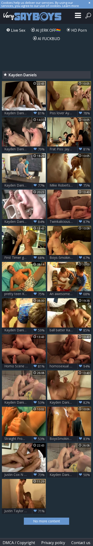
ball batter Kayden (70, 330)
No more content (46, 521)
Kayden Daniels (70, 474)
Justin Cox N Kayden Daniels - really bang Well (25, 474)
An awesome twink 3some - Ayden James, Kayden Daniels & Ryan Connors (70, 293)
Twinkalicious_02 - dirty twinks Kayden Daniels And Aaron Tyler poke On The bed (70, 221)
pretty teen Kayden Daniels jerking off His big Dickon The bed (25, 293)
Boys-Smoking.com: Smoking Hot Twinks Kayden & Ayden (70, 257)
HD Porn (78, 30)
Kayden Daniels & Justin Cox (25, 113)
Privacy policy (53, 543)
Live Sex (17, 30)
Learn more (70, 6)
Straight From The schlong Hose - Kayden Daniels (25, 438)
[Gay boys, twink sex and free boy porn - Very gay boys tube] (31, 16)
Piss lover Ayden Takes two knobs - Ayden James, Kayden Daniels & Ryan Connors (70, 113)
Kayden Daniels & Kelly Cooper (70, 402)
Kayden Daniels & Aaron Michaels (25, 221)
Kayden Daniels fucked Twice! (25, 402)
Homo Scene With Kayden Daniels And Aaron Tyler (25, 366)
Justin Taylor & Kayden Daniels (25, 511)
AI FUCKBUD (48, 38)
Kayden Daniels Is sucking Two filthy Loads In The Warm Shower (25, 330)
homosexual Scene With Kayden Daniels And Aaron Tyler (70, 366)
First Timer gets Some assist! (25, 257)
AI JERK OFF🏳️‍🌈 (48, 30)
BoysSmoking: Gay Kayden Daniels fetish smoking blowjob (70, 438)
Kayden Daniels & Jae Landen (25, 185)
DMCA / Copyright (19, 543)
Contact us (80, 543)
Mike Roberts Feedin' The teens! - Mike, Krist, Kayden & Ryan (70, 185)
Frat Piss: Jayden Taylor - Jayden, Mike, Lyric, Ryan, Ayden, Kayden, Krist (70, 149)
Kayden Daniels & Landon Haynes (25, 149)
